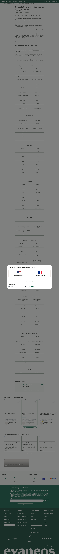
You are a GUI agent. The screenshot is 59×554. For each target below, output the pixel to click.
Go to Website (31, 286)
